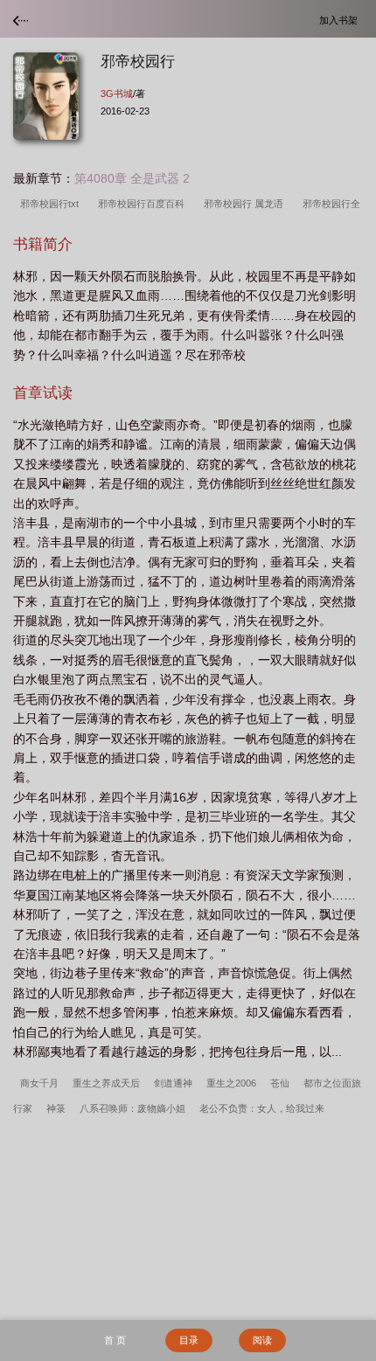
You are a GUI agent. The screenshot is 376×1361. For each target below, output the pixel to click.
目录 (188, 1340)
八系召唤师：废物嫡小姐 (132, 1108)
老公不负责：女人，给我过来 (261, 1108)
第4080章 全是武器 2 (132, 178)
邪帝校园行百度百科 (144, 203)
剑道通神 (173, 1083)
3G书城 (117, 93)
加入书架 (341, 19)
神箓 (56, 1108)
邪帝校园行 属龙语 (246, 203)
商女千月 (39, 1083)
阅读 (262, 1340)
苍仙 (279, 1083)
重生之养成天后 (106, 1083)
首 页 (115, 1340)
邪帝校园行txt (52, 203)
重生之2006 (231, 1083)
